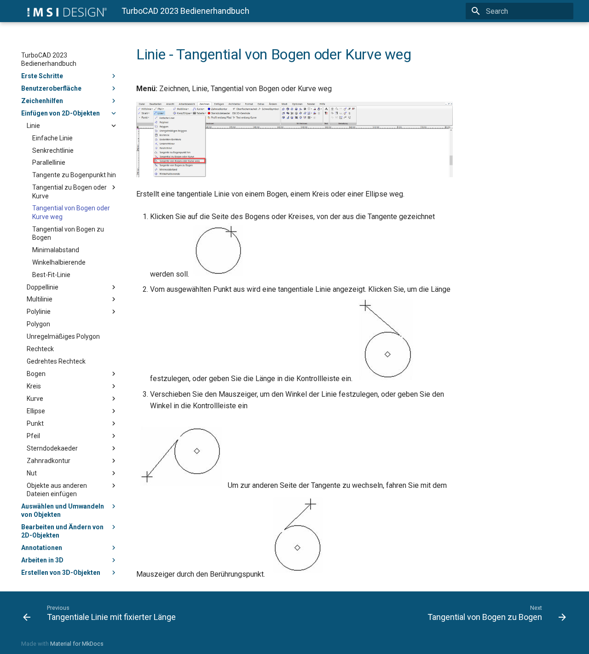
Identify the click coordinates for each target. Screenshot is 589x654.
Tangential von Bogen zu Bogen (68, 233)
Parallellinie (48, 162)
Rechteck (40, 349)
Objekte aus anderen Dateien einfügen (57, 490)
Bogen (36, 373)
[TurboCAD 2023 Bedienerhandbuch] (63, 11)
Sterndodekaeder (52, 448)
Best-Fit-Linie (51, 274)
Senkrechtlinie (53, 150)
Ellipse (36, 411)
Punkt (35, 423)
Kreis (34, 386)
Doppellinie (42, 287)
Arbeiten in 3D (42, 560)
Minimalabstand (55, 250)
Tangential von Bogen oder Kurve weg (71, 212)
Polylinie (39, 311)
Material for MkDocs (77, 643)
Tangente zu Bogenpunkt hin (74, 175)
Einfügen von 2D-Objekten (60, 113)
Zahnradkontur (48, 460)
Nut (32, 473)
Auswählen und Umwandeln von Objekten (62, 510)
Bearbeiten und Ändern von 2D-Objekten (62, 531)
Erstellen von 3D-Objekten (60, 572)
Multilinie (39, 299)
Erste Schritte (42, 76)
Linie (33, 125)
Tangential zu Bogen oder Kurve (69, 191)
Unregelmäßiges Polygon (63, 336)
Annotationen (41, 547)
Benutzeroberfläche (51, 88)
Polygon (38, 324)
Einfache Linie (52, 138)
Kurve (35, 398)
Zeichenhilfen (42, 100)
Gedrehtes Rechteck (56, 361)
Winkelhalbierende (59, 262)
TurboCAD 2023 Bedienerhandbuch (48, 59)
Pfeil (33, 436)
